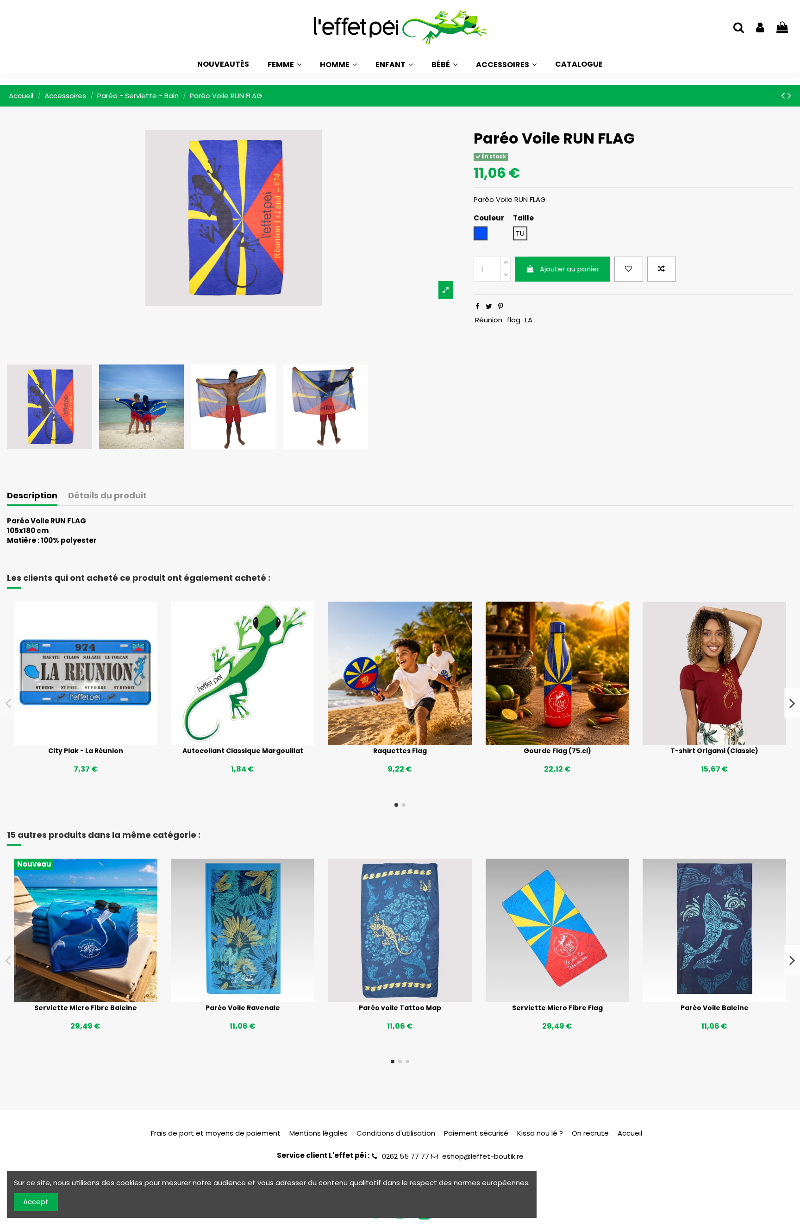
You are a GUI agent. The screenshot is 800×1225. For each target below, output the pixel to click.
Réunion (488, 320)
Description (32, 495)
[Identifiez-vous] (760, 28)
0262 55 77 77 (405, 1156)
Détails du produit (107, 495)
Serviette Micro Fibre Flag (557, 1007)
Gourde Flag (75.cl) (557, 750)
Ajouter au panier (569, 269)
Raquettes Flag (400, 750)
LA (528, 320)
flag (513, 320)
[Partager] (477, 306)
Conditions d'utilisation (395, 1133)
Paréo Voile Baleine (715, 1007)
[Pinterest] (500, 306)
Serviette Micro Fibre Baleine (85, 1007)
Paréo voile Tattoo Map (400, 1007)
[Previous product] (784, 95)
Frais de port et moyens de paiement (216, 1133)
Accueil (630, 1133)
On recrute (590, 1133)
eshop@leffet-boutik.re (483, 1156)
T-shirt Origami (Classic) (714, 750)
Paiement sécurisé (476, 1133)
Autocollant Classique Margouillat (242, 750)
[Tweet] (489, 306)
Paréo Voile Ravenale (243, 1007)
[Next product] (789, 95)
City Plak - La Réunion (85, 750)
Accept (36, 1201)
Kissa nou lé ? (540, 1133)
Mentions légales (318, 1133)
